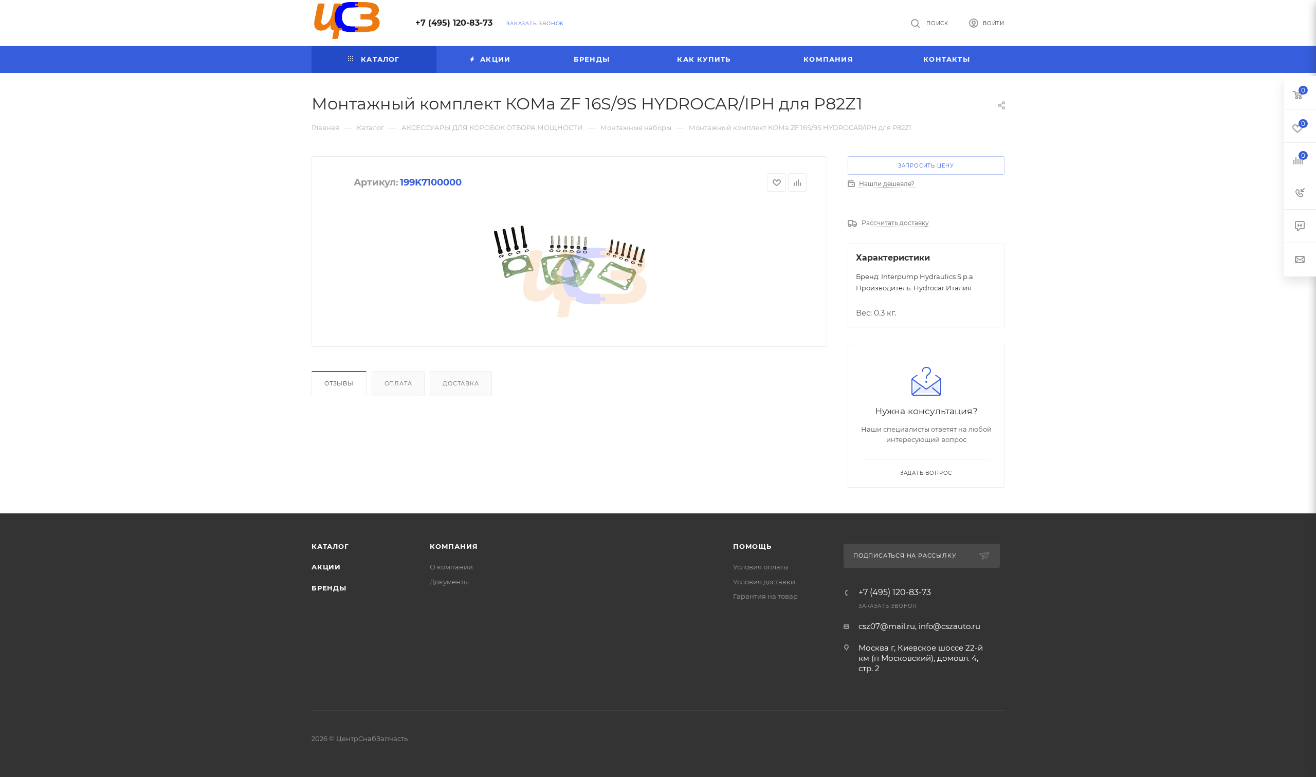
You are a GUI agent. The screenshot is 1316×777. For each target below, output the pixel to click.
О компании (451, 567)
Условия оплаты (761, 567)
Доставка (461, 383)
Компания (454, 546)
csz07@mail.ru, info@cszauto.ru (919, 626)
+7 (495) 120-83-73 (453, 23)
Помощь (752, 546)
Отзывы (339, 383)
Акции (326, 567)
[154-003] (569, 256)
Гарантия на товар (765, 596)
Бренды (329, 588)
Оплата (398, 383)
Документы (449, 582)
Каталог (330, 546)
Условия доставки (764, 582)
